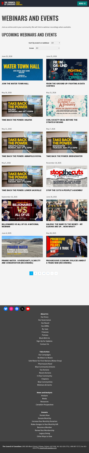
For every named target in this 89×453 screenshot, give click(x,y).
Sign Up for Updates (44, 341)
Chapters (45, 379)
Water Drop (56, 361)
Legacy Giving (44, 433)
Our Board (45, 323)
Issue (31, 48)
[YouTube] (28, 309)
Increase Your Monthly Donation (44, 421)
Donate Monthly (44, 418)
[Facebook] (17, 309)
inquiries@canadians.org (48, 448)
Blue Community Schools (45, 367)
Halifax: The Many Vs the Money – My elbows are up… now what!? (64, 225)
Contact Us (44, 344)
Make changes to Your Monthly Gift (44, 424)
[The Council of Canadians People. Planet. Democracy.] (12, 3)
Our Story (44, 317)
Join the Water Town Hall (15, 83)
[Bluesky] (6, 309)
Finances (45, 332)
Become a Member (44, 427)
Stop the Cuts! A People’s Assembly (64, 190)
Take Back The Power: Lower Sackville (22, 190)
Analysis (44, 395)
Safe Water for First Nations (40, 361)
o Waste (49, 358)
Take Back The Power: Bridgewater (64, 156)
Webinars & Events (44, 385)
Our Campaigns (44, 355)
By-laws (45, 329)
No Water (41, 358)
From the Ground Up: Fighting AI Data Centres (65, 84)
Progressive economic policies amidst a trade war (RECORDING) (66, 261)
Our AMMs (45, 326)
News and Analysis (44, 392)
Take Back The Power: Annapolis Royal (22, 156)
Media (44, 398)
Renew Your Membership (44, 430)
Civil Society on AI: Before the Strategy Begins (62, 120)
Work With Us (44, 338)
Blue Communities (45, 382)
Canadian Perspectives (44, 404)
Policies (45, 335)
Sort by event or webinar (39, 43)
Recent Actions (45, 373)
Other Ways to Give (44, 436)
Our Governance (44, 320)
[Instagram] (11, 309)
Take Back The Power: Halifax (17, 119)
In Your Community (44, 376)
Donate (44, 412)
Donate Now (44, 415)
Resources (44, 401)
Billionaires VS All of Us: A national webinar (20, 225)
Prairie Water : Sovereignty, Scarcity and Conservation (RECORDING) (21, 261)
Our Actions (44, 370)
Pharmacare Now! (45, 364)
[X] (22, 309)
